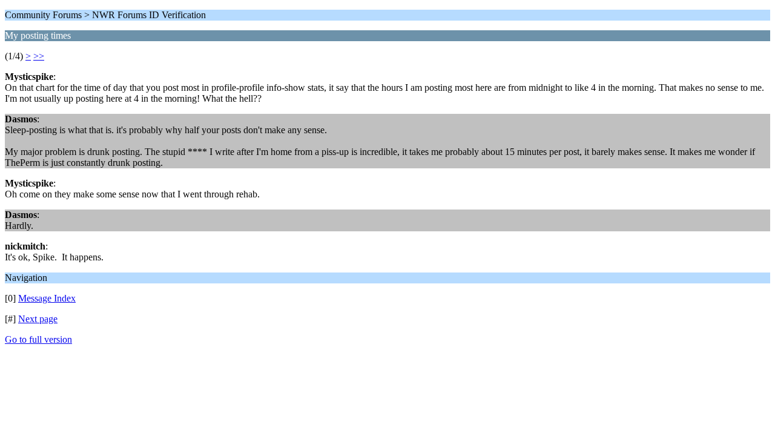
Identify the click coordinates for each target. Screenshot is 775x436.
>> (38, 56)
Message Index (47, 298)
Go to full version (38, 339)
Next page (38, 319)
